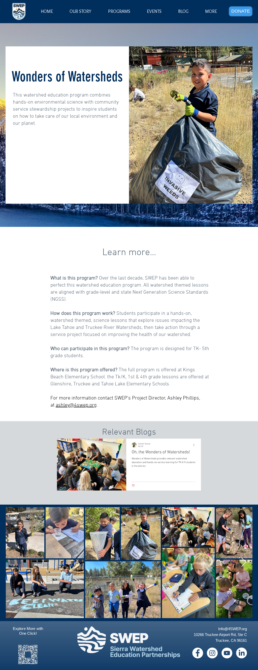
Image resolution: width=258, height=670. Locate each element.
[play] (189, 443)
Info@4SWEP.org (232, 629)
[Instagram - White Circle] (212, 653)
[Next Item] (244, 562)
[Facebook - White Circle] (197, 653)
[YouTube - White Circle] (226, 653)
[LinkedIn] (241, 653)
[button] (154, 11)
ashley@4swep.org (76, 405)
